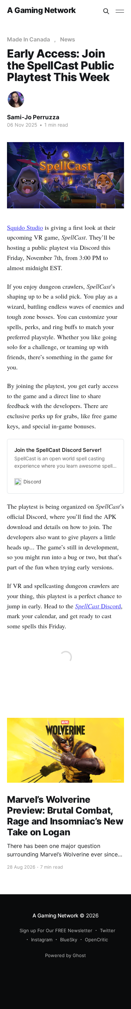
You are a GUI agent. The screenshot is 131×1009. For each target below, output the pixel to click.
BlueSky (68, 939)
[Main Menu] (120, 11)
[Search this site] (106, 11)
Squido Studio (25, 227)
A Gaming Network (41, 10)
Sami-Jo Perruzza (33, 117)
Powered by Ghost (65, 955)
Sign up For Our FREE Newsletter (56, 930)
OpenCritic (96, 939)
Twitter (107, 930)
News (67, 39)
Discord (98, 606)
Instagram (41, 939)
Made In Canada (28, 39)
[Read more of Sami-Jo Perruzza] (16, 99)
